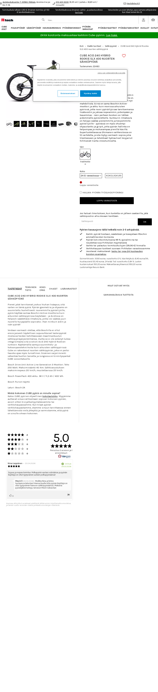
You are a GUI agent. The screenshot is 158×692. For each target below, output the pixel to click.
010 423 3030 (62, 2)
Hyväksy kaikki (90, 93)
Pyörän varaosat (87, 28)
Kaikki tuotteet (94, 46)
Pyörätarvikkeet (71, 28)
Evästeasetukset (68, 93)
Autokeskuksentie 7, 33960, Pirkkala (19, 2)
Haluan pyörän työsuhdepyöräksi (103, 192)
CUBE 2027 (4, 28)
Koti (81, 46)
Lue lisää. (112, 35)
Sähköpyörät (34, 28)
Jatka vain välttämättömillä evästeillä (111, 73)
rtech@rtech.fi (133, 3)
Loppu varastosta (107, 200)
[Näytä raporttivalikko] (68, 495)
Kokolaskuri (114, 175)
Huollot (144, 28)
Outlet (154, 28)
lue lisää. (79, 12)
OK (144, 221)
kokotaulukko (50, 396)
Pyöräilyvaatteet (107, 28)
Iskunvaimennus (52, 28)
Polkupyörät (18, 28)
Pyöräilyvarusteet (128, 28)
